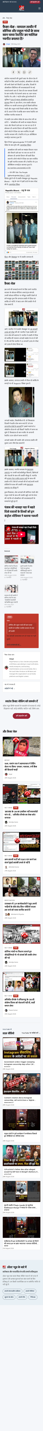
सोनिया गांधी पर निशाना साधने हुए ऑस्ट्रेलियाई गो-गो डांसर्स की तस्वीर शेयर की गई (10, 569)
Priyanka (21, 914)
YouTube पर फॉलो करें (31, 1033)
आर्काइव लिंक (26, 145)
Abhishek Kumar (14, 867)
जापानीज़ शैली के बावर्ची (13, 426)
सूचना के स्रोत (9, 1297)
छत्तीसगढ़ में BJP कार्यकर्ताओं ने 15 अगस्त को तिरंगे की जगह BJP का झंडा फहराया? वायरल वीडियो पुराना (21, 1243)
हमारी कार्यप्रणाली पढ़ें (14, 645)
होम (4, 18)
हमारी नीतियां (30, 1291)
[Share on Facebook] (13, 72)
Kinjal (8, 44)
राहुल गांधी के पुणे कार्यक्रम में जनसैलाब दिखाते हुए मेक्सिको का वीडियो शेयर (20, 1135)
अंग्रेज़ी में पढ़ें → (10, 688)
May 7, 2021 (25, 175)
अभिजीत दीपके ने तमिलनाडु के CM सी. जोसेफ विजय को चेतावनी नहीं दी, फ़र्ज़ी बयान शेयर (20, 1002)
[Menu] (39, 8)
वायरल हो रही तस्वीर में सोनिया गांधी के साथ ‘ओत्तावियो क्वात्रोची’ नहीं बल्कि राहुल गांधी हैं (11, 599)
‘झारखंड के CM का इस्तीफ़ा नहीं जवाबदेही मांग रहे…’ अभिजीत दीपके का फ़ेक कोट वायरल (21, 814)
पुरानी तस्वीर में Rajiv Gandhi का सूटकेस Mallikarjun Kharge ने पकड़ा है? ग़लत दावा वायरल (19, 1207)
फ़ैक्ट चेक (9, 18)
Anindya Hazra (13, 822)
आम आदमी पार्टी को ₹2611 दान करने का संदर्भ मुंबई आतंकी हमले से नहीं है (20, 861)
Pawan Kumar (13, 1010)
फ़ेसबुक (14, 257)
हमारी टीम (22, 1297)
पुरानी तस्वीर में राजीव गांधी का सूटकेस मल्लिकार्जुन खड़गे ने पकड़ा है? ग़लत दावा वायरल (26, 571)
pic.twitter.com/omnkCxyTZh (19, 168)
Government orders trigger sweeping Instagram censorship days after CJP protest (19, 1064)
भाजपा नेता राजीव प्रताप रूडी (17, 478)
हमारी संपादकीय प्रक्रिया (12, 1291)
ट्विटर (6, 257)
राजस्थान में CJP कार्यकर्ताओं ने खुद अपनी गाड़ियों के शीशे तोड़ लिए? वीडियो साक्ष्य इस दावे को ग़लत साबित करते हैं (21, 907)
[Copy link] (30, 72)
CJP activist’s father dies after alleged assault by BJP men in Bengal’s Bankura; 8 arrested (20, 1171)
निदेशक (32, 1297)
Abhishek (14, 914)
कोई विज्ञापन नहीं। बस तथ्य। (10, 2)
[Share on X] (19, 72)
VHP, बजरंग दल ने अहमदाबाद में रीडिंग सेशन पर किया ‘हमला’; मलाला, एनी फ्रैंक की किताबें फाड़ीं (21, 766)
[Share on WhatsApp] (24, 72)
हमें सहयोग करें (35, 2)
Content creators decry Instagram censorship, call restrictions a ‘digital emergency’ (19, 1100)
